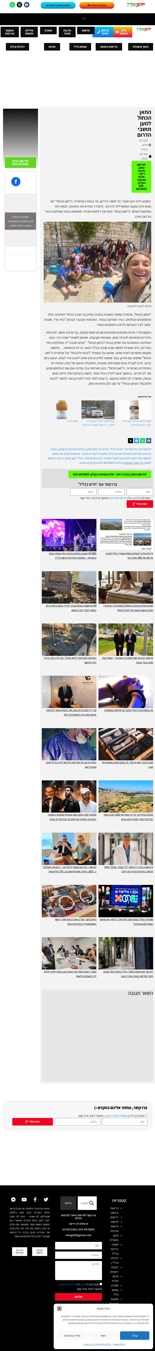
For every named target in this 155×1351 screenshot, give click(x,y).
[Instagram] (19, 5)
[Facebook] (26, 5)
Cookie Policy (119, 1344)
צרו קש (139, 463)
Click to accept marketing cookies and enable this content (20, 221)
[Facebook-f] (35, 1199)
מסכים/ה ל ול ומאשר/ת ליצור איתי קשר (115, 498)
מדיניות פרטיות (114, 1116)
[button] (59, 1308)
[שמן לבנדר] (61, 409)
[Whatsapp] (12, 5)
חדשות (115, 1222)
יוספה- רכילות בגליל (115, 1249)
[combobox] (87, 1203)
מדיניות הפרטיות (119, 498)
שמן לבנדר (72, 421)
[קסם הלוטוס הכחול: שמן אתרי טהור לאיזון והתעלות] (134, 409)
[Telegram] (13, 1199)
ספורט (115, 1285)
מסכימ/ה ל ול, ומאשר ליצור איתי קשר (111, 1116)
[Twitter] (46, 1199)
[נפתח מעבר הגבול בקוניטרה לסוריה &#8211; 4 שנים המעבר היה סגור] (97, 409)
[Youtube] (24, 1199)
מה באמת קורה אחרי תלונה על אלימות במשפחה (128, 710)
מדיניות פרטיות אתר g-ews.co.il (97, 1344)
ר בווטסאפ (129, 463)
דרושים (114, 1217)
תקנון (134, 498)
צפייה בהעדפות (72, 1335)
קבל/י (135, 1335)
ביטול (103, 1335)
